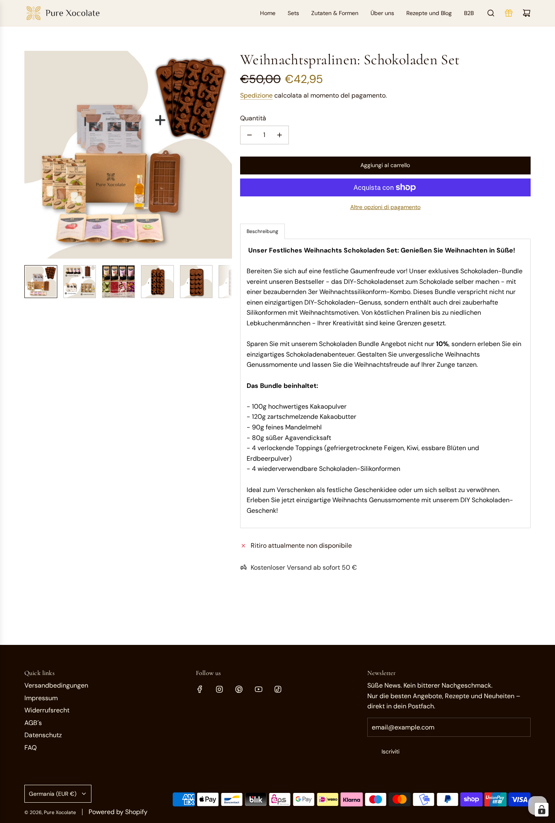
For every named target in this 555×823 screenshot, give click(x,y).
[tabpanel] (385, 383)
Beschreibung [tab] (262, 231)
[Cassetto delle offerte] (509, 13)
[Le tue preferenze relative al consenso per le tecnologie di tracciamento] (541, 809)
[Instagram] (219, 689)
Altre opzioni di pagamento (385, 207)
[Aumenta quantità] (279, 135)
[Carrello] (526, 13)
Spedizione (256, 95)
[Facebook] (200, 689)
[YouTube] (258, 689)
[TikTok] (278, 689)
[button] (30, 154)
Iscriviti (390, 751)
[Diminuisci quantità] (249, 135)
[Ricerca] (491, 13)
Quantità (253, 118)
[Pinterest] (239, 689)
